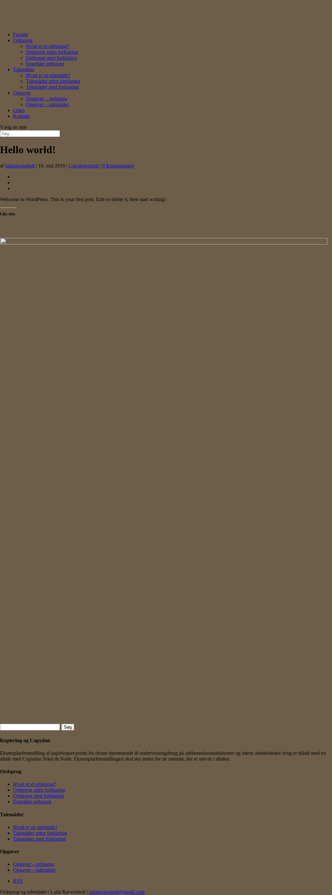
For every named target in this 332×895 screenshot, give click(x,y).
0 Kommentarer (118, 165)
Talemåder (23, 69)
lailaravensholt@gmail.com (117, 892)
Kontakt (21, 116)
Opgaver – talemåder (47, 104)
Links (19, 110)
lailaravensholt (20, 165)
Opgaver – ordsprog (46, 98)
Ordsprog (22, 40)
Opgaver (22, 93)
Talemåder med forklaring (52, 87)
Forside (20, 34)
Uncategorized (84, 165)
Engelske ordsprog (45, 63)
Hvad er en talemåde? (48, 75)
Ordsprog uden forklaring (52, 52)
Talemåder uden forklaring (53, 81)
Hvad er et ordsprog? (47, 46)
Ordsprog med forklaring (51, 58)
